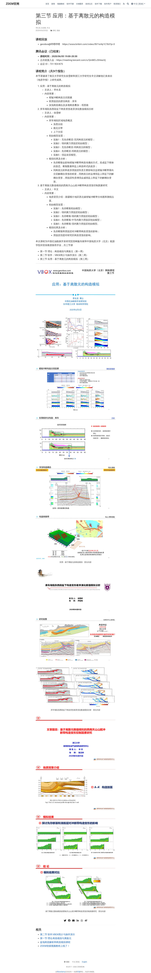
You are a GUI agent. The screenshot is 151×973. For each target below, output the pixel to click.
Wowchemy (61, 972)
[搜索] (128, 4)
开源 (78, 972)
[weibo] (86, 920)
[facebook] (69, 920)
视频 (58, 30)
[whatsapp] (81, 920)
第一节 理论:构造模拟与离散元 (55, 938)
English (84, 962)
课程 (54, 30)
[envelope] (73, 920)
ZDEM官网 (12, 3)
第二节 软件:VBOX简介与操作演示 (57, 934)
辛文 (48, 28)
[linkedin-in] (77, 920)
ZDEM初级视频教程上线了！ (55, 946)
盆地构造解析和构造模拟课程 (55, 942)
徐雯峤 (43, 28)
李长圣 (38, 28)
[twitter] (65, 920)
